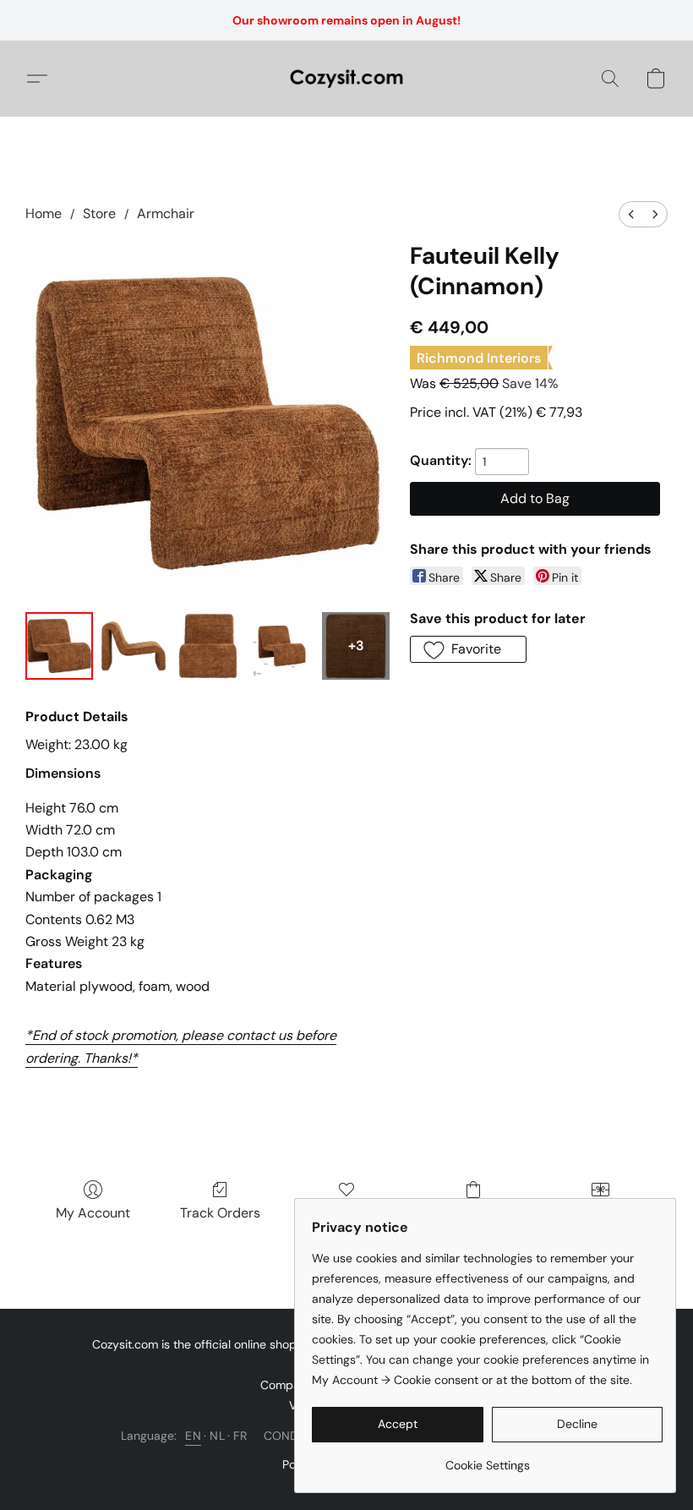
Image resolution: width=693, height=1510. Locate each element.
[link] (487, 1458)
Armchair (165, 213)
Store (99, 213)
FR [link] (240, 1435)
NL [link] (217, 1435)
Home (43, 213)
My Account (93, 1213)
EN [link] (193, 1435)
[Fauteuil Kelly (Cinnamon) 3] (282, 646)
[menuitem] (631, 214)
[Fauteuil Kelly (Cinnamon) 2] (208, 646)
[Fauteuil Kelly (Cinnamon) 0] (59, 646)
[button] (346, 78)
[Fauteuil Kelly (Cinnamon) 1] (133, 646)
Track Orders (220, 1213)
